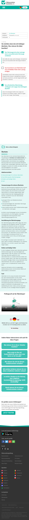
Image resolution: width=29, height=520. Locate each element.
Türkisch (5, 475)
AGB (17, 507)
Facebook (2, 449)
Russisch (5, 473)
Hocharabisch (6, 487)
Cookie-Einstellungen (6, 510)
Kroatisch (5, 482)
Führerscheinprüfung (5, 458)
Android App (3, 494)
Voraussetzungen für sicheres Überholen (12, 175)
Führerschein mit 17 (19, 456)
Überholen (13, 33)
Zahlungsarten (4, 497)
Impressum (21, 507)
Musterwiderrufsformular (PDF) (8, 507)
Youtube (8, 449)
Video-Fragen (4, 463)
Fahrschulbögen (18, 461)
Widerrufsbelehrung (12, 505)
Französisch (19, 475)
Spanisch (5, 478)
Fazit (3, 181)
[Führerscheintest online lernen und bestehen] (8, 2)
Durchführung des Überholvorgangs (11, 177)
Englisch (5, 470)
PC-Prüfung (17, 458)
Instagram (5, 449)
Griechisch (6, 485)
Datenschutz (4, 505)
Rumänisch (6, 480)
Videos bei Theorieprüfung (6, 461)
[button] (3, 441)
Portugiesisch (19, 473)
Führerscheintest (4, 456)
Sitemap (3, 499)
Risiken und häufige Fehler (9, 179)
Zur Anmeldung (14, 328)
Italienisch (19, 470)
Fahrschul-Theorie (18, 463)
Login (24, 7)
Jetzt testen (8, 413)
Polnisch (18, 478)
